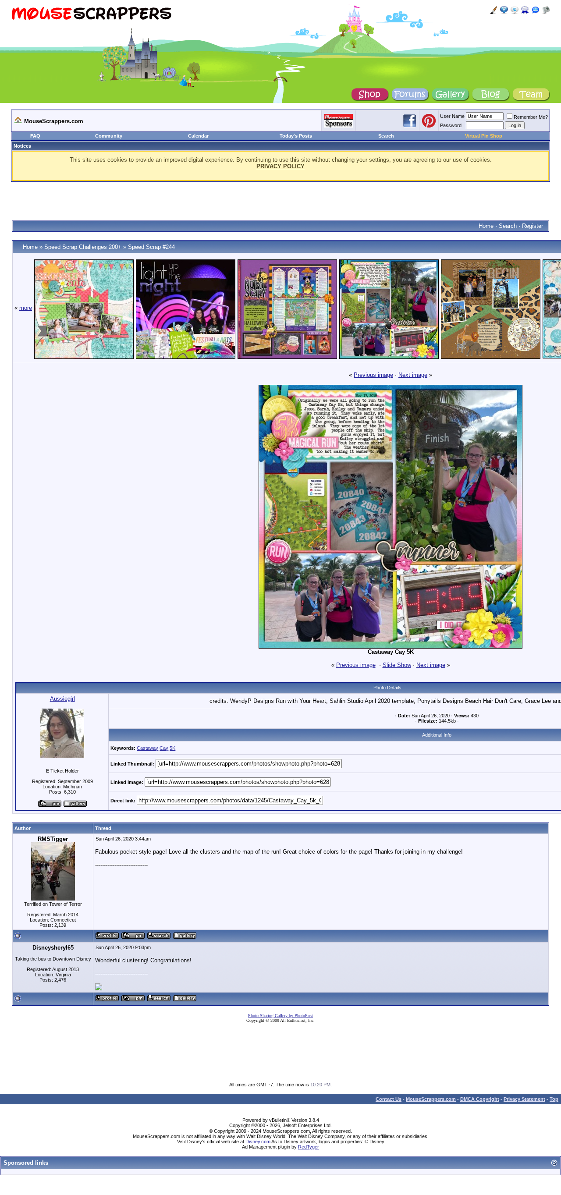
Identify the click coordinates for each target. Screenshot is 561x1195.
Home (486, 226)
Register (532, 226)
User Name (452, 116)
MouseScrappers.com (431, 1099)
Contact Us (388, 1099)
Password (451, 125)
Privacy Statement (524, 1099)
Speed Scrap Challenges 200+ (82, 247)
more (25, 308)
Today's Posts (296, 135)
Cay (164, 748)
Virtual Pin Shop (483, 135)
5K (172, 748)
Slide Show (397, 665)
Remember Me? (531, 117)
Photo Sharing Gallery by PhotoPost (280, 1015)
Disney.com (257, 1141)
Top (554, 1099)
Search (386, 135)
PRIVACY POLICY (280, 166)
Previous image (373, 375)
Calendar (198, 135)
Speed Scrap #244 (151, 247)
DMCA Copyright (479, 1099)
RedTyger (308, 1146)
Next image (412, 375)
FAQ (35, 135)
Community (108, 135)
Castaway (147, 748)
